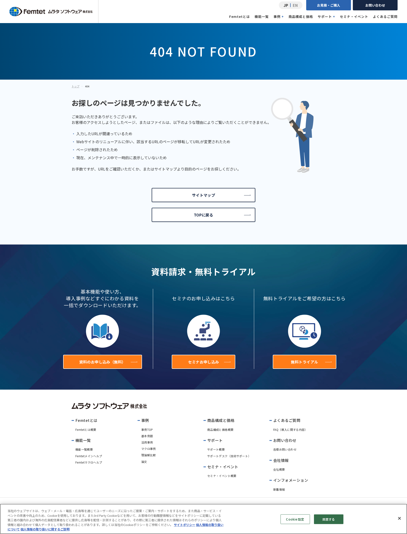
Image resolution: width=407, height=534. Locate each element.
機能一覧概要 (84, 449)
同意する (328, 519)
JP (286, 5)
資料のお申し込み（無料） (102, 362)
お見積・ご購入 (328, 5)
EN (295, 5)
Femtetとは (239, 16)
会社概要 (279, 469)
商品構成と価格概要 (220, 430)
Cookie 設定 (295, 519)
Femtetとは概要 (85, 430)
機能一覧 (262, 16)
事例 (278, 16)
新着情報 (279, 489)
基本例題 (147, 436)
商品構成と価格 (301, 16)
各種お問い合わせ (285, 449)
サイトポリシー (184, 524)
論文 (144, 462)
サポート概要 (216, 449)
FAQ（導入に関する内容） (290, 430)
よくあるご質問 (385, 16)
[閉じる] (399, 518)
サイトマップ (203, 195)
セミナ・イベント (354, 16)
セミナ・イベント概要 (221, 476)
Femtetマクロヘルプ (88, 462)
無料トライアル (304, 362)
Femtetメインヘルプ (88, 456)
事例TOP (147, 430)
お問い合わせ (375, 5)
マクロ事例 (148, 449)
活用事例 (147, 442)
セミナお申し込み (203, 362)
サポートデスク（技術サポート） (229, 456)
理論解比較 (148, 455)
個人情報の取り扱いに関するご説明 (44, 529)
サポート (326, 16)
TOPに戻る (203, 215)
